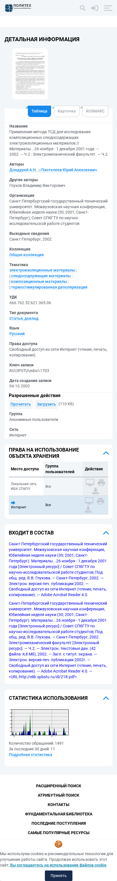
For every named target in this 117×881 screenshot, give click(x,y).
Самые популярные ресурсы (58, 832)
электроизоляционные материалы (42, 270)
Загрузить (46, 404)
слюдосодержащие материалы (41, 276)
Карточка (67, 111)
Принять (59, 875)
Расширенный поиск (58, 786)
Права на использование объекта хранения (44, 453)
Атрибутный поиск (58, 795)
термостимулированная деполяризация (49, 287)
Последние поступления (59, 823)
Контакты (58, 804)
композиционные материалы (39, 281)
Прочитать (21, 404)
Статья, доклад (24, 318)
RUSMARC (95, 111)
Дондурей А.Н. (23, 170)
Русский (17, 333)
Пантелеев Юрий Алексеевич (69, 170)
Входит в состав (31, 533)
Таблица (39, 111)
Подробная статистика (30, 754)
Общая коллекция (26, 254)
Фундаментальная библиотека (58, 814)
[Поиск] (82, 8)
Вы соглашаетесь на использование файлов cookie (58, 865)
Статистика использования (48, 698)
